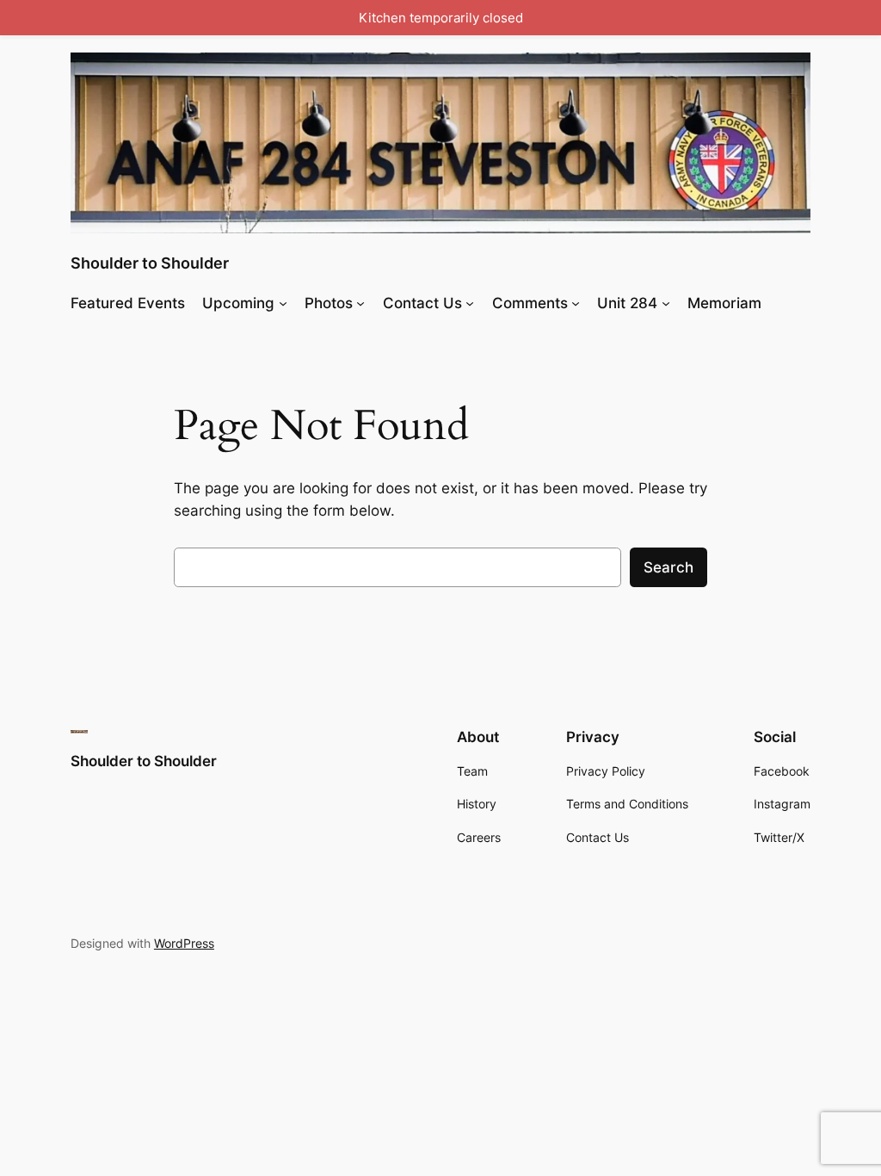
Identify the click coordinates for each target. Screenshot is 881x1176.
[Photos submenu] (360, 303)
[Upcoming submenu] (283, 303)
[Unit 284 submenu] (666, 303)
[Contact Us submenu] (469, 303)
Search (668, 567)
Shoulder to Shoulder (150, 263)
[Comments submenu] (575, 303)
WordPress (184, 943)
